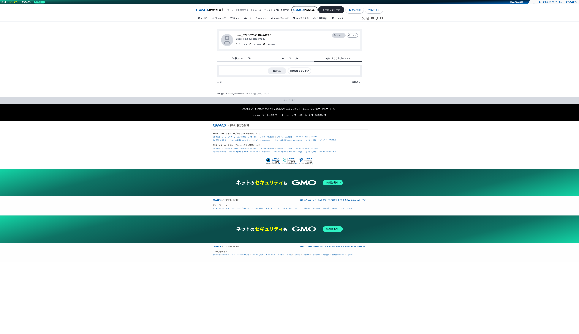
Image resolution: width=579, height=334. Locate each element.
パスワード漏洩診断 (267, 137)
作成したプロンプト (241, 58)
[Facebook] (381, 18)
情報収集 (307, 208)
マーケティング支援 (285, 208)
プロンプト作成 (332, 10)
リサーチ (298, 208)
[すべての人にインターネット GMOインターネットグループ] (558, 2)
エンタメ (339, 18)
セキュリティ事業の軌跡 (328, 140)
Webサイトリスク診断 (284, 137)
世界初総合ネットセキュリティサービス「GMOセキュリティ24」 (235, 137)
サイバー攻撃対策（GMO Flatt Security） (288, 140)
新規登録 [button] (356, 9)
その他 (349, 208)
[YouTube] (372, 18)
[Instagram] (367, 18)
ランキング (220, 18)
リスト (236, 18)
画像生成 (284, 10)
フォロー (340, 35)
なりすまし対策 (311, 140)
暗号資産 (326, 208)
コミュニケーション (256, 18)
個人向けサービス (338, 208)
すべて (204, 18)
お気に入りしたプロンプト (337, 58)
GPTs (276, 10)
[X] (363, 18)
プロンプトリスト (289, 58)
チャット (268, 10)
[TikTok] (376, 18)
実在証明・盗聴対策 (219, 140)
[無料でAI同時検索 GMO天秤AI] (304, 9)
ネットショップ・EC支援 (240, 208)
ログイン (375, 9)
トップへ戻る (289, 100)
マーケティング (281, 18)
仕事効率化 (322, 18)
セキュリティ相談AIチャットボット (308, 136)
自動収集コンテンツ (299, 71)
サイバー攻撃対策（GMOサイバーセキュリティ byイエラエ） (250, 140)
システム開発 (302, 18)
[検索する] (260, 10)
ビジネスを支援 (257, 208)
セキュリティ (270, 208)
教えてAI (277, 71)
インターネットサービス (221, 208)
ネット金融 (316, 208)
